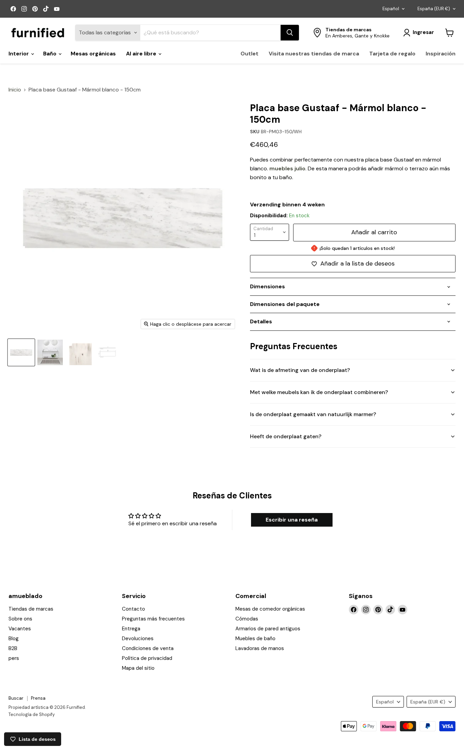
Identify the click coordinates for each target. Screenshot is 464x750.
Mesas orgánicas (93, 53)
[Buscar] (290, 32)
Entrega (131, 628)
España (433, 9)
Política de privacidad (147, 658)
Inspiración (441, 53)
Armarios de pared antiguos (267, 628)
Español (390, 9)
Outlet (249, 53)
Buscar (15, 698)
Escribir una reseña (292, 519)
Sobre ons (20, 618)
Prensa (38, 698)
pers (13, 658)
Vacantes (19, 628)
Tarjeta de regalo (392, 53)
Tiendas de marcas (30, 609)
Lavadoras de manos (259, 648)
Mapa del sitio (138, 668)
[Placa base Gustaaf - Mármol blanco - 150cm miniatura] (50, 352)
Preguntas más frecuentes (153, 618)
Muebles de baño (255, 638)
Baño (50, 53)
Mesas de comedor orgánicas (270, 609)
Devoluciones (138, 638)
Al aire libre (142, 53)
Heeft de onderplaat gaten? (285, 436)
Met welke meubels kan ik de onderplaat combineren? (319, 392)
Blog (13, 638)
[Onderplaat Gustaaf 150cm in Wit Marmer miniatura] (21, 352)
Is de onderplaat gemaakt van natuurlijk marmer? (313, 414)
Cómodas (246, 618)
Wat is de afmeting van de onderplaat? (300, 370)
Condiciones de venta (148, 648)
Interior (19, 53)
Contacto (133, 609)
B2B (12, 648)
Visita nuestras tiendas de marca (314, 53)
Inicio (14, 90)
